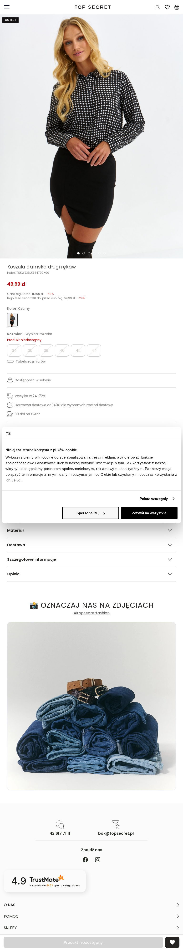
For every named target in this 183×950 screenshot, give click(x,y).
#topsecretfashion (92, 613)
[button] (91, 905)
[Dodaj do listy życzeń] (172, 942)
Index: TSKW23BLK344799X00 (28, 272)
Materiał (15, 530)
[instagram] (97, 860)
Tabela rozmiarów (30, 361)
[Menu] (26, 7)
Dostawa (16, 545)
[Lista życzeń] (167, 7)
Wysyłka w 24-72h (30, 396)
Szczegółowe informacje (31, 559)
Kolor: (18, 308)
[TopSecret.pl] (93, 7)
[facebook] (85, 860)
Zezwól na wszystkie (149, 513)
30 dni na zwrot (27, 414)
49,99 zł (16, 284)
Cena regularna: (30, 294)
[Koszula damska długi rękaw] (91, 136)
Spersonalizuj (87, 513)
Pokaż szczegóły (154, 499)
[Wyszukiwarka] (158, 7)
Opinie (13, 574)
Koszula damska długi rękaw (41, 266)
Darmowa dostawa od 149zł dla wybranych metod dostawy (64, 405)
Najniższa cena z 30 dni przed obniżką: (46, 298)
